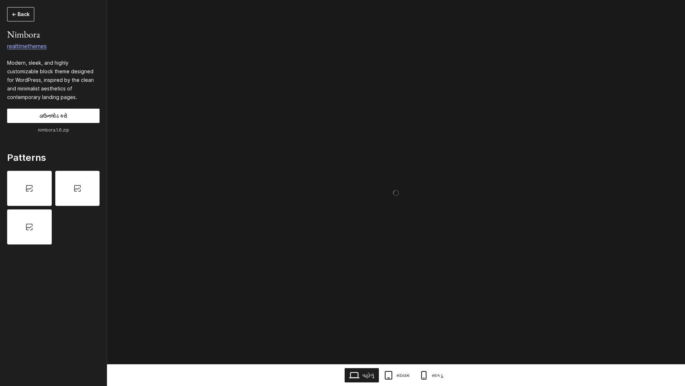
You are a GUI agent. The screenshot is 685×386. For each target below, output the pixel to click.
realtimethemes (27, 46)
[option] (29, 188)
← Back (21, 14)
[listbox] (53, 208)
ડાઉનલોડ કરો (53, 116)
